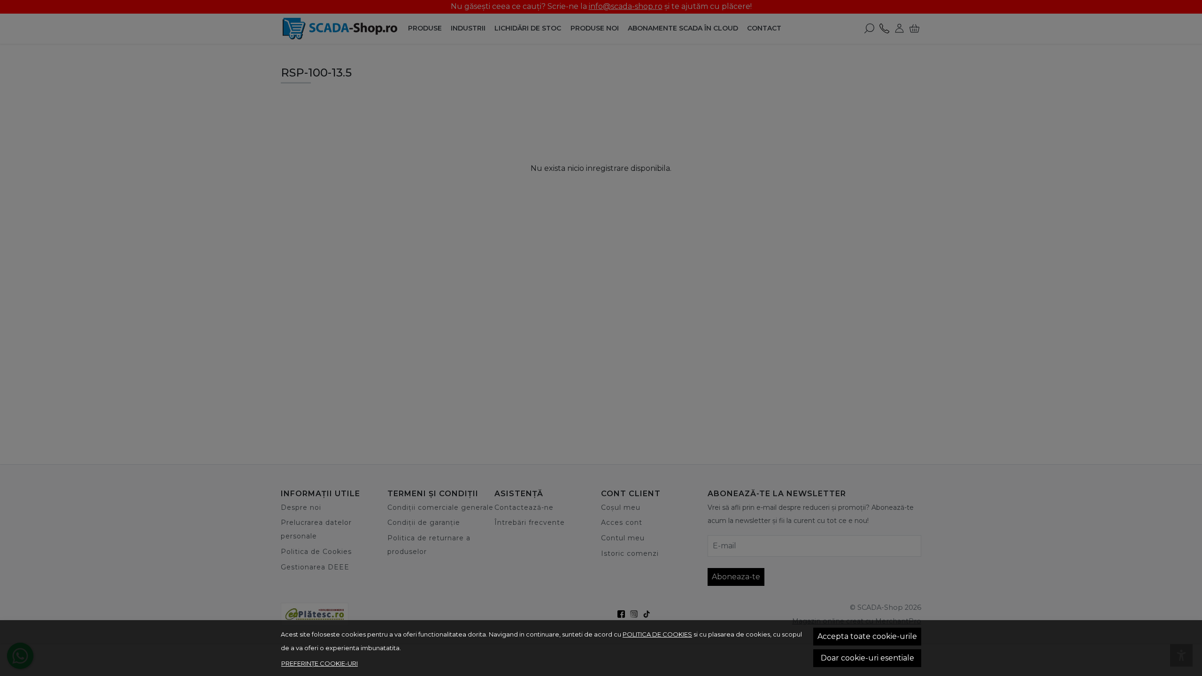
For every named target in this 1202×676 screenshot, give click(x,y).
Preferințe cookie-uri (319, 663)
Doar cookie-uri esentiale (867, 657)
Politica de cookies (657, 634)
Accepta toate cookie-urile (867, 636)
